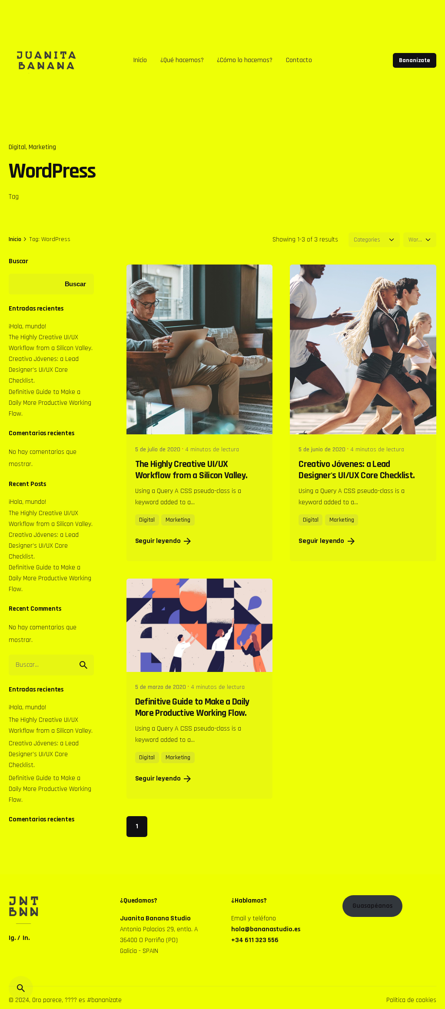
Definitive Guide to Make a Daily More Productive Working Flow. (50, 402)
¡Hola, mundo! (27, 326)
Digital (17, 147)
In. (26, 937)
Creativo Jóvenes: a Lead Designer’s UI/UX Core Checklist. (44, 369)
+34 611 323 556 (255, 940)
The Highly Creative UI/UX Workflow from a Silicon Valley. (191, 470)
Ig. (12, 937)
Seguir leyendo (158, 541)
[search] (83, 665)
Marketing (42, 147)
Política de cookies (411, 1000)
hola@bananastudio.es (265, 929)
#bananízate (104, 1000)
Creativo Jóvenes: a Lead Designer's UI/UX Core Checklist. (357, 470)
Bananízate (414, 60)
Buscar (18, 261)
